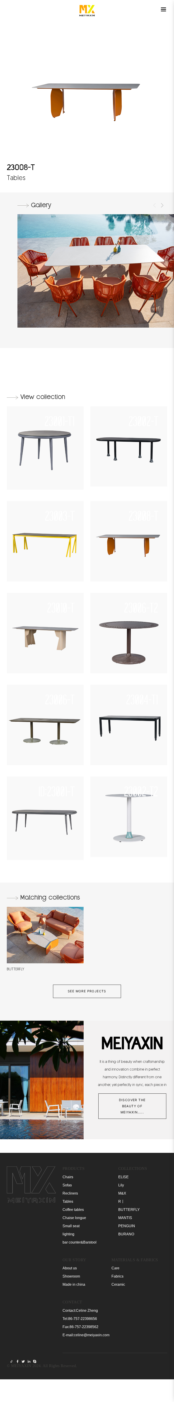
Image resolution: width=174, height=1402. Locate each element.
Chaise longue (74, 1218)
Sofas (67, 1185)
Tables (68, 1201)
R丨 (121, 1201)
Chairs (68, 1177)
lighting (68, 1234)
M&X (122, 1193)
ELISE (123, 1177)
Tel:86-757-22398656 (80, 1319)
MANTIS (125, 1218)
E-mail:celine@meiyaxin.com (86, 1335)
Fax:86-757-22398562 (80, 1327)
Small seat (71, 1226)
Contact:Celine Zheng (80, 1310)
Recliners (70, 1193)
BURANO (126, 1234)
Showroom (71, 1276)
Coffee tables (73, 1210)
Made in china (74, 1284)
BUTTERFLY (129, 1210)
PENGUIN (126, 1226)
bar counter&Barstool (80, 1242)
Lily (121, 1185)
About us (70, 1268)
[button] (154, 205)
